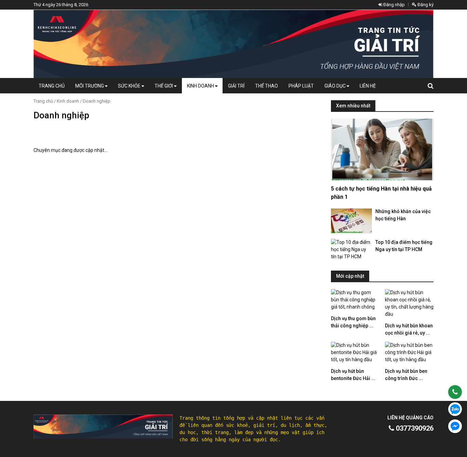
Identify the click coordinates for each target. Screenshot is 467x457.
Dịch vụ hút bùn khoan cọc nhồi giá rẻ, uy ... (409, 329)
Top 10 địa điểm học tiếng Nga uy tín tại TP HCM (403, 245)
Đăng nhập (393, 4)
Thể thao (266, 86)
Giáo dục (335, 86)
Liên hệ (368, 86)
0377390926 (413, 428)
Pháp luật (301, 86)
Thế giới (164, 86)
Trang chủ (52, 86)
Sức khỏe (130, 86)
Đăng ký (424, 4)
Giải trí (236, 86)
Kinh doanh (201, 86)
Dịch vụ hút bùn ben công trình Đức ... (406, 374)
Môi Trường (90, 86)
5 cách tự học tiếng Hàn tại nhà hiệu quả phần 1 (381, 192)
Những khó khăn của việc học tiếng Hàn (403, 215)
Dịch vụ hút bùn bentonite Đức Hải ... (353, 374)
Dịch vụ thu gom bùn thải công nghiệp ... (353, 322)
